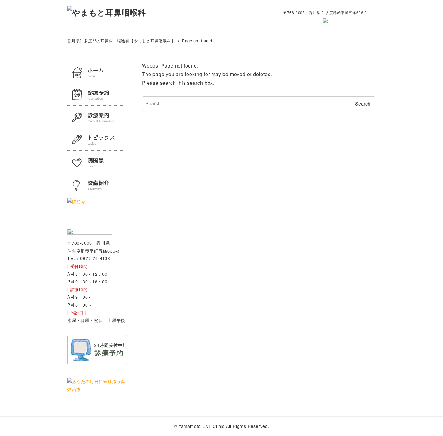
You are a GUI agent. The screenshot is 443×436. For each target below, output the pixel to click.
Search (362, 103)
